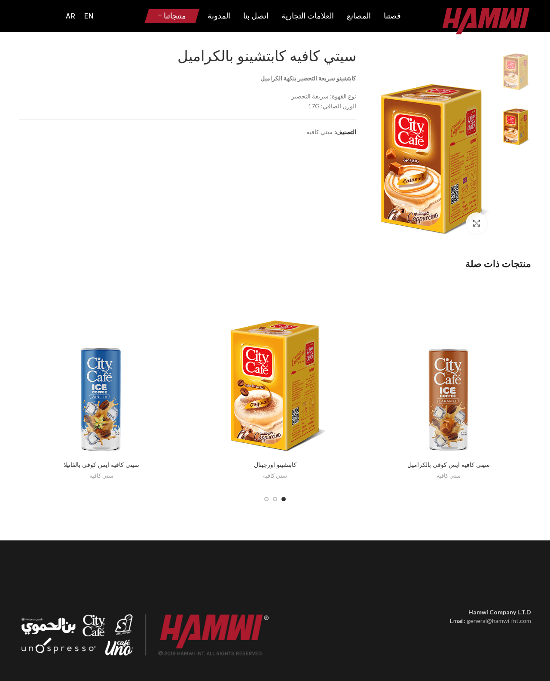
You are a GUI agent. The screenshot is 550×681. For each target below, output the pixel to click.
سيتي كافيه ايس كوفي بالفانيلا (101, 464)
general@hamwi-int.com (499, 620)
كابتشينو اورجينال (275, 464)
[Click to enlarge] (476, 223)
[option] (515, 67)
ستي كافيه (319, 132)
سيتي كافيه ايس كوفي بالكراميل (448, 464)
